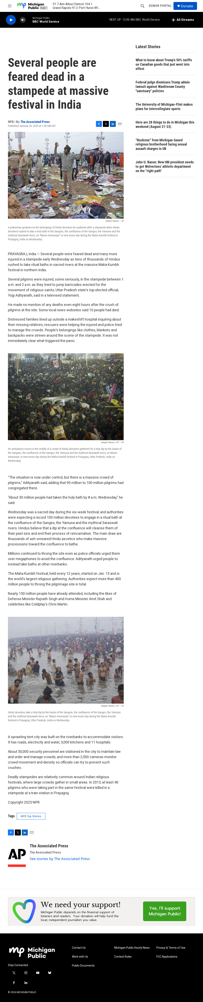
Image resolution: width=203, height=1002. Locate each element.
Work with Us (80, 956)
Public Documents (83, 965)
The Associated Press (35, 122)
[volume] (22, 19)
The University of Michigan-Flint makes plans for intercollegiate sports (164, 106)
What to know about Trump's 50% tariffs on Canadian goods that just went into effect (164, 64)
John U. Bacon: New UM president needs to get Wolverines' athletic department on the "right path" (165, 166)
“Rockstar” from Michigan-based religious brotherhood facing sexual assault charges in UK (161, 144)
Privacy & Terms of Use (170, 947)
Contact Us (79, 947)
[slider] (29, 20)
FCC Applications (166, 956)
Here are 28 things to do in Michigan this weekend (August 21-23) (165, 124)
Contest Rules (123, 956)
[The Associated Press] (17, 855)
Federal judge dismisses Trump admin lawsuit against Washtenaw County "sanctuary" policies (163, 86)
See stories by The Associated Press (60, 858)
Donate (187, 6)
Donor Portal (160, 5)
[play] (11, 20)
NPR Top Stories (31, 816)
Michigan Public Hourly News (132, 947)
